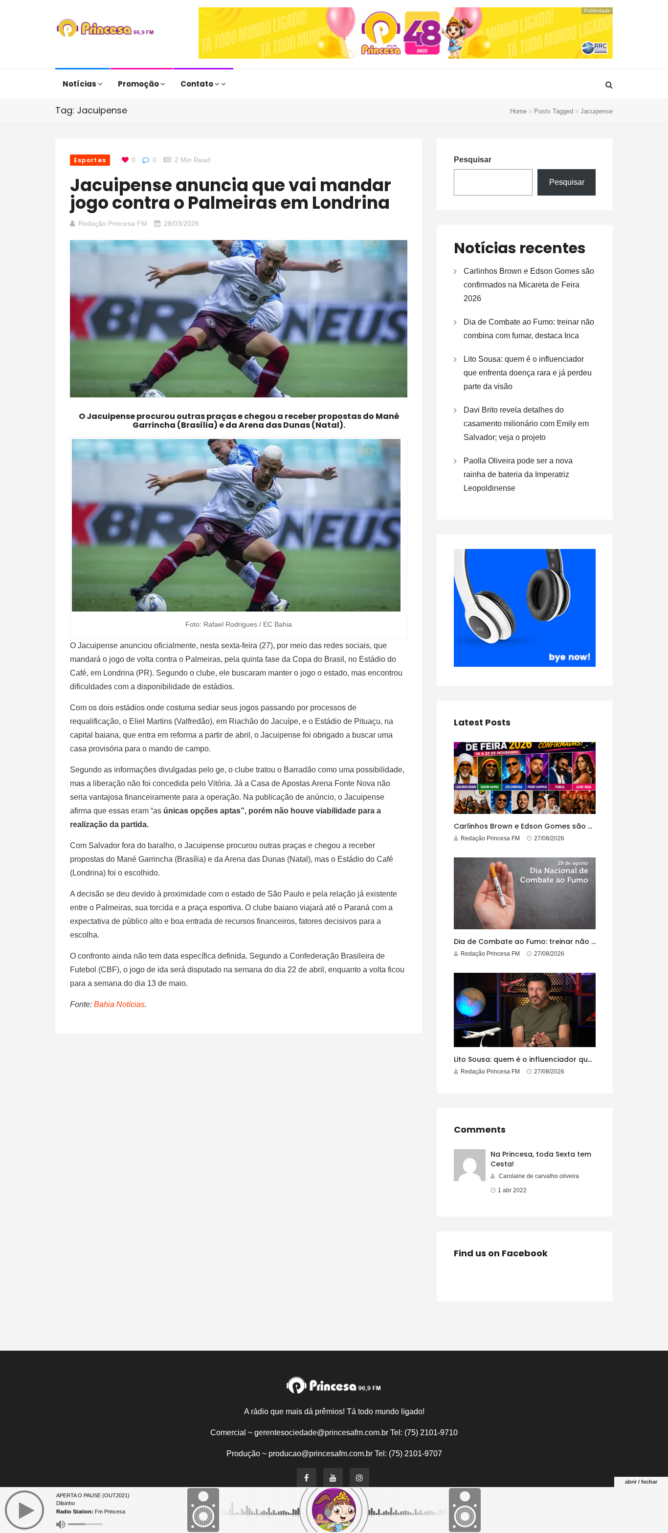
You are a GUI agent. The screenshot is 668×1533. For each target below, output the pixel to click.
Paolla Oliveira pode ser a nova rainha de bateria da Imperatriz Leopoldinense (518, 474)
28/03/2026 (181, 223)
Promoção (139, 84)
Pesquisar (472, 159)
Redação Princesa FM (112, 223)
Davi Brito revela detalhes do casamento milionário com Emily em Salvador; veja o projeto (526, 423)
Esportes (90, 160)
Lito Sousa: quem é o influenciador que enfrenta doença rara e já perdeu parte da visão (528, 373)
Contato (197, 84)
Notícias (80, 84)
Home (518, 111)
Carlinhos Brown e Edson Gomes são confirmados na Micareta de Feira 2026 (529, 285)
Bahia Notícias (119, 1004)
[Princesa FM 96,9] (105, 29)
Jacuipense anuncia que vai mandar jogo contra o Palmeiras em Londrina (230, 194)
